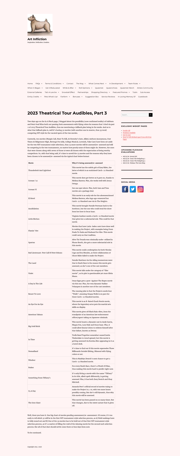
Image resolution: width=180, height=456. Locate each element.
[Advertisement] (90, 64)
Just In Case (127, 135)
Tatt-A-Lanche (51, 92)
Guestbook (143, 97)
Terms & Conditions (53, 84)
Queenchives (111, 88)
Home (30, 84)
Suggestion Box (92, 97)
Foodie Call (126, 130)
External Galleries (35, 92)
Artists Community (145, 88)
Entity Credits (33, 97)
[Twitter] (132, 189)
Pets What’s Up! (51, 97)
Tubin (135, 92)
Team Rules (133, 84)
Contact (70, 84)
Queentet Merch (127, 88)
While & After (68, 88)
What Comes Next (96, 84)
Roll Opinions (84, 88)
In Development (116, 84)
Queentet (99, 88)
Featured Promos (120, 92)
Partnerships (83, 92)
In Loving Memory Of (126, 97)
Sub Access (145, 92)
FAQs (38, 84)
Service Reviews (108, 97)
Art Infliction (37, 39)
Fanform (64, 97)
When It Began (34, 88)
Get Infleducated (53, 88)
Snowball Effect (68, 92)
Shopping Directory (99, 92)
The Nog (79, 84)
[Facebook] (125, 189)
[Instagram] (140, 189)
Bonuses (76, 97)
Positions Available (129, 133)
